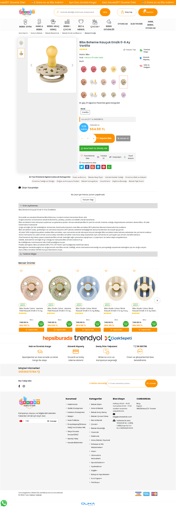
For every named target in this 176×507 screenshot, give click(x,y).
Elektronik (95, 436)
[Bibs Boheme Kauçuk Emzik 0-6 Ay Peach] (83, 94)
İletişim (70, 416)
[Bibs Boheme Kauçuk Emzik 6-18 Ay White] (93, 82)
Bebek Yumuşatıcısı (90, 181)
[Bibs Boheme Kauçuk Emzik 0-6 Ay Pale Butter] (113, 69)
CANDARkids (143, 398)
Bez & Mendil (96, 420)
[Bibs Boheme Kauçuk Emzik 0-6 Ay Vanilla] (123, 82)
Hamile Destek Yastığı (114, 177)
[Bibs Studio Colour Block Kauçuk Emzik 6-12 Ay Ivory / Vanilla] (116, 288)
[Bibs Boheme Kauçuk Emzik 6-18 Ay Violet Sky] (113, 82)
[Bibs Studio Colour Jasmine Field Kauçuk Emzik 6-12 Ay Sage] (59, 288)
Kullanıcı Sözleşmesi (76, 412)
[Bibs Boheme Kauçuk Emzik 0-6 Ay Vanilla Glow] (103, 94)
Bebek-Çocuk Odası (99, 416)
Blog (138, 403)
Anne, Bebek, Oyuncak (100, 440)
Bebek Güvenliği (98, 428)
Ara (105, 12)
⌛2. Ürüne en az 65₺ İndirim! (47, 2)
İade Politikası (73, 420)
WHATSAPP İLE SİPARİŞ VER (95, 148)
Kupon (139, 406)
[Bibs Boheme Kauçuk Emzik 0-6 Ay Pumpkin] (103, 69)
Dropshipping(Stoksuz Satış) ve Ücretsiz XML (77, 426)
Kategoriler (95, 398)
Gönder (152, 383)
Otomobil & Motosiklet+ (96, 457)
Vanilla (85, 112)
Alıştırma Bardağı (119, 181)
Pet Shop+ (95, 482)
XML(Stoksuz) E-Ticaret (146, 408)
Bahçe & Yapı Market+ (100, 474)
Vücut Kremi (105, 181)
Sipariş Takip (73, 438)
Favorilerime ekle (88, 162)
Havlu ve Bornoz (79, 177)
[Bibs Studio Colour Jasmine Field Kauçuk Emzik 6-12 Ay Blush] (31, 288)
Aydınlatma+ (96, 466)
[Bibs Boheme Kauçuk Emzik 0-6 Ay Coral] (93, 69)
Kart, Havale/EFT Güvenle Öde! (119, 2)
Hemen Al (124, 138)
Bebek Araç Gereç (99, 412)
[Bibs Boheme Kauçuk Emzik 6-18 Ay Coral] (83, 69)
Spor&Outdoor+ (98, 462)
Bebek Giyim (96, 404)
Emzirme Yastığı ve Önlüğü (43, 181)
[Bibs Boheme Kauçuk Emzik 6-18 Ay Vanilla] (123, 69)
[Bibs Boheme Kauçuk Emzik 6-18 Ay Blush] (103, 82)
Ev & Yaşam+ (96, 478)
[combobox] (21, 421)
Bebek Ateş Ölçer (95, 177)
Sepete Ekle (105, 138)
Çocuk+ (94, 424)
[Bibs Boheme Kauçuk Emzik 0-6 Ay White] (93, 94)
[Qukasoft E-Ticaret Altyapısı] (88, 504)
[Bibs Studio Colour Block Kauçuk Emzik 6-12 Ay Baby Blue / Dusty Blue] (88, 288)
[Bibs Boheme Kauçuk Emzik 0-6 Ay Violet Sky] (123, 94)
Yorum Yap (88, 199)
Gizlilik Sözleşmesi (75, 408)
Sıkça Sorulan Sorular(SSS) (73, 433)
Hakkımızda (72, 404)
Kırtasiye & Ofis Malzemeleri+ (97, 446)
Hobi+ (93, 451)
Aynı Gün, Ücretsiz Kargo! (83, 2)
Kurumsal (71, 398)
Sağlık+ (94, 470)
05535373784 (28, 372)
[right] (157, 300)
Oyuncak (95, 432)
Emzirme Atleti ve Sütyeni (135, 177)
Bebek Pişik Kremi (136, 181)
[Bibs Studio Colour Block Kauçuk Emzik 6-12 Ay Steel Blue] (144, 288)
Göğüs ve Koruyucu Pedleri (68, 181)
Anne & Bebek (97, 408)
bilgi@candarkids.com (122, 417)
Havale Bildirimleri (75, 442)
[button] (126, 12)
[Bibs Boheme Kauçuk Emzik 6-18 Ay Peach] (83, 82)
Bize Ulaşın (119, 398)
